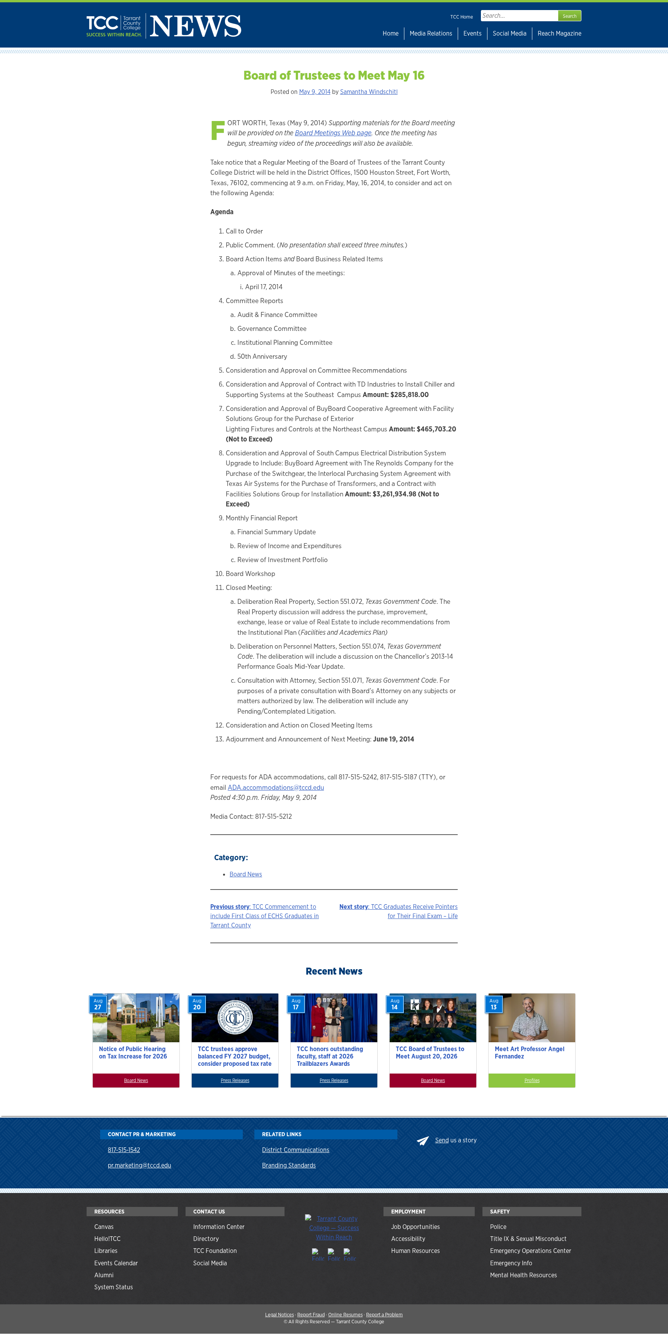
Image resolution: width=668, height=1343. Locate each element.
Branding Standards (289, 1165)
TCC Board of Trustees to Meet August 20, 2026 (430, 1052)
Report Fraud (311, 1314)
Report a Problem (384, 1314)
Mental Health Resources (523, 1275)
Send (442, 1140)
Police (498, 1227)
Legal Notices (279, 1314)
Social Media (510, 33)
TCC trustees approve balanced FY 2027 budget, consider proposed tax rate (235, 1056)
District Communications (295, 1150)
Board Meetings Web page (333, 132)
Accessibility (408, 1239)
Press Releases (235, 1080)
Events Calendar (116, 1263)
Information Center (219, 1227)
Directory (206, 1239)
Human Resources (415, 1251)
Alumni (104, 1275)
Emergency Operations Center (530, 1251)
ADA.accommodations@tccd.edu (276, 787)
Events (473, 33)
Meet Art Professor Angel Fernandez (529, 1052)
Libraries (106, 1251)
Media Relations (431, 33)
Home (391, 33)
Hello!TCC (107, 1239)
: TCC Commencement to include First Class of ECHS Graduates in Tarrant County (264, 916)
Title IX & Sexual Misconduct (528, 1239)
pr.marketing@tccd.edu (139, 1165)
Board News (246, 874)
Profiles (532, 1080)
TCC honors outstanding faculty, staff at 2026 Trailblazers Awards (330, 1056)
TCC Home (461, 17)
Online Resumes (345, 1314)
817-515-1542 (124, 1150)
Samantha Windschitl (369, 92)
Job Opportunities (415, 1227)
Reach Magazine (559, 33)
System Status (113, 1287)
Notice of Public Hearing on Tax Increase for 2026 (133, 1052)
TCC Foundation (215, 1251)
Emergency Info (511, 1263)
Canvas (104, 1227)
